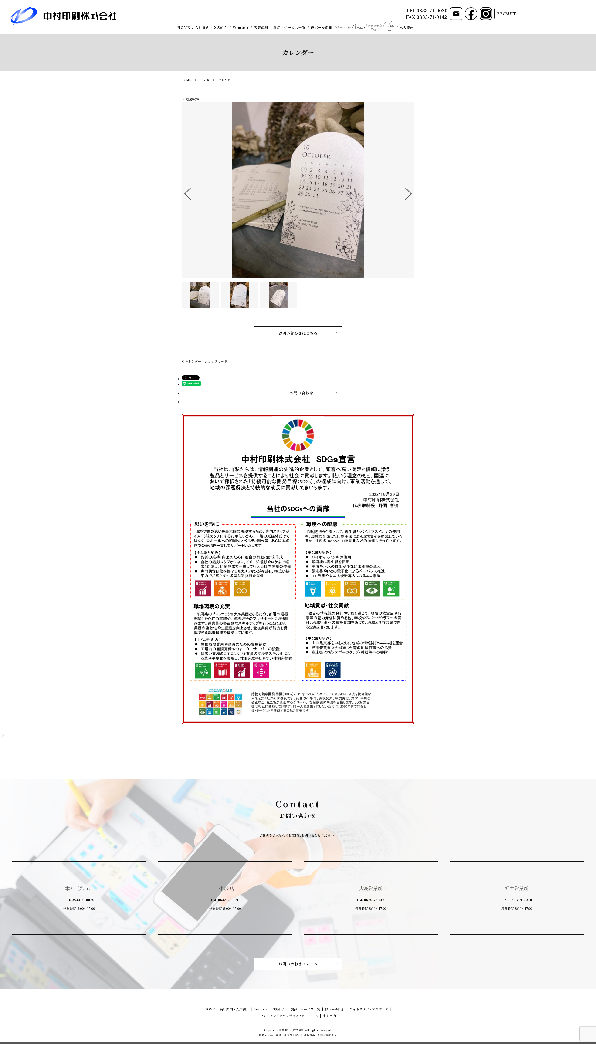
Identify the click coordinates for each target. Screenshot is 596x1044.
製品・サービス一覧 (289, 27)
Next (412, 192)
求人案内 (407, 27)
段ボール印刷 (321, 27)
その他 (205, 80)
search (419, 27)
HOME (183, 27)
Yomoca (240, 27)
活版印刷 (261, 27)
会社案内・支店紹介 (211, 27)
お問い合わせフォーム (298, 964)
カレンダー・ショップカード (206, 361)
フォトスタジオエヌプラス (349, 26)
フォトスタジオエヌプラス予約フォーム (380, 26)
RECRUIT (506, 13)
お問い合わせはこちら (298, 333)
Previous (184, 192)
